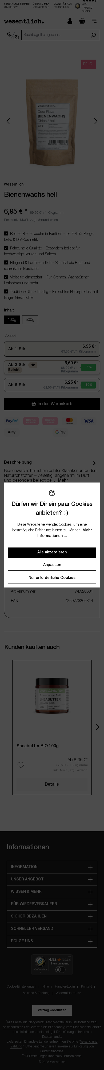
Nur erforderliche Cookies (52, 578)
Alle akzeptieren (52, 552)
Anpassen (52, 565)
